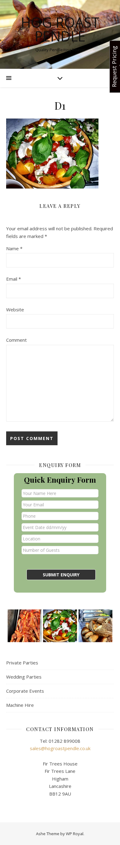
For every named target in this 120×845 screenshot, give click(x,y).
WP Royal (74, 833)
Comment (16, 340)
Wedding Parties (24, 677)
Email (13, 279)
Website (15, 309)
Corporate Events (25, 691)
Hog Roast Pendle (60, 29)
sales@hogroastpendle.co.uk (60, 748)
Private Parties (22, 663)
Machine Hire (20, 705)
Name (14, 248)
